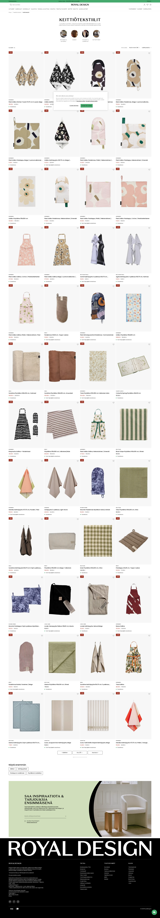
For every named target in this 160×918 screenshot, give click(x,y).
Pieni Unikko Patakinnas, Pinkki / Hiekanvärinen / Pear (96, 160)
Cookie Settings (74, 105)
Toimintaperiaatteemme (86, 877)
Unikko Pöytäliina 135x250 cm (18, 218)
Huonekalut (107, 867)
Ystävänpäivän (132, 867)
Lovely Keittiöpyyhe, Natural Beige (91, 626)
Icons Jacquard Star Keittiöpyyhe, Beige (57, 742)
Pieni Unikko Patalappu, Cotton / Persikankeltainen (132, 218)
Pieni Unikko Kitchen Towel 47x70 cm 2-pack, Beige (25, 102)
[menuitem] (11, 9)
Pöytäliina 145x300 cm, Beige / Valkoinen (57, 568)
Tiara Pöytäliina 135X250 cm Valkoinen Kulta (94, 393)
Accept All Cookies (87, 105)
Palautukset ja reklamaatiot (87, 873)
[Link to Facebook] (14, 901)
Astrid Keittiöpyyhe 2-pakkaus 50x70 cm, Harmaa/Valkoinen (93, 277)
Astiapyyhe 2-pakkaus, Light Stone (56, 510)
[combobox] (149, 1)
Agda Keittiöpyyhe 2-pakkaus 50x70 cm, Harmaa (132, 277)
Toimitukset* (83, 871)
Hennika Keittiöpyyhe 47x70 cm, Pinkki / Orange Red (131, 742)
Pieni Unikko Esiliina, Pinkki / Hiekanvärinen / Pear (24, 335)
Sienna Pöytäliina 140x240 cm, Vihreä (56, 684)
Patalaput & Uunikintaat (85, 40)
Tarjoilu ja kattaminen (109, 871)
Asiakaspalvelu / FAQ (85, 867)
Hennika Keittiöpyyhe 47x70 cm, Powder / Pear (24, 510)
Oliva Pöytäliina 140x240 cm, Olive (127, 510)
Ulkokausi (130, 873)
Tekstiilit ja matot (108, 875)
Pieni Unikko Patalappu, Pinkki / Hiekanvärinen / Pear (95, 218)
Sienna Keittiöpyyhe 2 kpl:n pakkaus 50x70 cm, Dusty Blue (24, 742)
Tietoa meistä (83, 875)
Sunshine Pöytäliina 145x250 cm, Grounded (58, 393)
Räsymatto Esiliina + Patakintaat (19, 451)
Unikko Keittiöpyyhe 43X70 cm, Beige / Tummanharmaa (57, 160)
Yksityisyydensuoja (85, 879)
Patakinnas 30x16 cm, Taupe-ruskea (56, 335)
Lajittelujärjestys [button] (146, 47)
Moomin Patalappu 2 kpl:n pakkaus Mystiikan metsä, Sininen (24, 626)
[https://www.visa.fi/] (11, 909)
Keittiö (105, 877)
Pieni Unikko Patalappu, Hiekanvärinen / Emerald (132, 160)
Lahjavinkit (131, 871)
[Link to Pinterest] (10, 901)
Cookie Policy (83, 881)
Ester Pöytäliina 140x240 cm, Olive (91, 568)
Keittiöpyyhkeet (96, 40)
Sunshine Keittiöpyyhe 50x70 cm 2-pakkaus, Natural (94, 684)
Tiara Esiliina (120, 684)
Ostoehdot (82, 869)
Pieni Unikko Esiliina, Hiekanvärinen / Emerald (94, 451)
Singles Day (131, 877)
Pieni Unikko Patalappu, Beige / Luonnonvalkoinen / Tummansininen (25, 160)
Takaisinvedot (83, 889)
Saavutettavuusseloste (86, 887)
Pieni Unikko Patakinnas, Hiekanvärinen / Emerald (60, 218)
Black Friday (131, 879)
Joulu (129, 883)
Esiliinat (74, 40)
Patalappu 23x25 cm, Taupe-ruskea (128, 568)
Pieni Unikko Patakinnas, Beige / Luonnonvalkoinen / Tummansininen (132, 102)
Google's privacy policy (92, 101)
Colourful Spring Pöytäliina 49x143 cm (128, 393)
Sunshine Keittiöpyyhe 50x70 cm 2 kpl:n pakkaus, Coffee (25, 568)
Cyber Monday (132, 881)
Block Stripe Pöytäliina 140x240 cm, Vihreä (130, 451)
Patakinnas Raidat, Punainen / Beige (20, 684)
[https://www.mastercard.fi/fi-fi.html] (17, 909)
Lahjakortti (82, 885)
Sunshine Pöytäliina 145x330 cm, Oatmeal (22, 393)
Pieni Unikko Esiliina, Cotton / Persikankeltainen (24, 277)
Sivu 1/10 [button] (79, 752)
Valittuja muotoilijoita (85, 883)
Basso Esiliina (120, 626)
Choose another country (15, 875)
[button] (149, 1)
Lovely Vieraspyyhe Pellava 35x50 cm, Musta (59, 626)
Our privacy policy (80, 101)
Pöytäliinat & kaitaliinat (63, 40)
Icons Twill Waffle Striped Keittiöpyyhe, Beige (95, 742)
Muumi (130, 875)
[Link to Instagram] (18, 901)
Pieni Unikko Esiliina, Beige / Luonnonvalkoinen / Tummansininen (60, 277)
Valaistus (106, 873)
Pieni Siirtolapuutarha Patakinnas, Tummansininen (96, 335)
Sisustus (106, 869)
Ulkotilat (106, 879)
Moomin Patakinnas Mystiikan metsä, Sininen (95, 510)
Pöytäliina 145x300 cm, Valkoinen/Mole (57, 451)
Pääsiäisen (131, 869)
